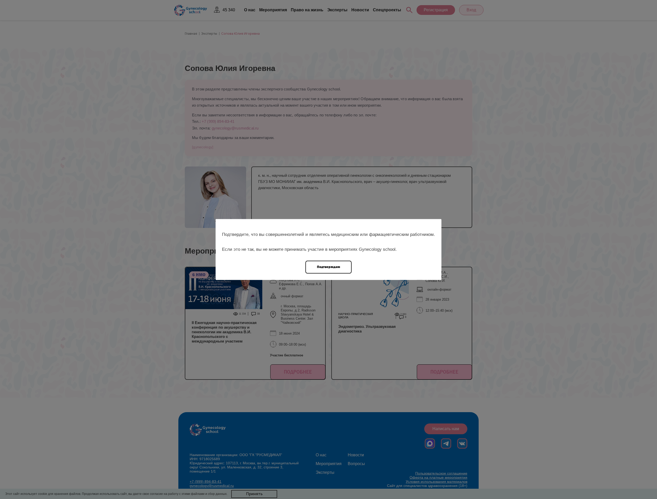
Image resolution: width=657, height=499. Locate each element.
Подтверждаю (328, 267)
